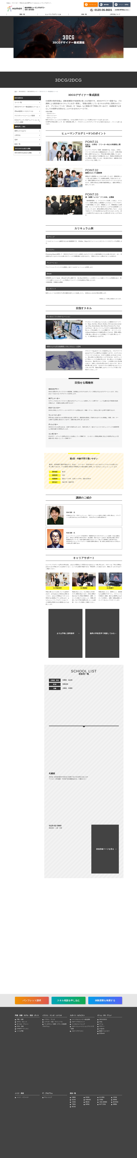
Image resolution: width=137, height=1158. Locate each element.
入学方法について (115, 14)
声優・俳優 (20, 1019)
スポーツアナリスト (78, 1031)
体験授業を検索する (105, 1000)
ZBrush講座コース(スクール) (24, 111)
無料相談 (106, 4)
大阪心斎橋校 (103, 1102)
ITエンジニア (48, 1097)
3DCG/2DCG (19, 98)
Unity (100, 1021)
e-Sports (101, 1028)
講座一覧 (22, 14)
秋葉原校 (65, 684)
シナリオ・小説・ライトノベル (53, 1021)
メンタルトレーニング (78, 1024)
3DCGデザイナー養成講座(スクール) (26, 107)
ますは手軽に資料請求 (65, 633)
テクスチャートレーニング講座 (25, 115)
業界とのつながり (20, 131)
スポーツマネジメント (78, 1021)
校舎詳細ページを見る (105, 849)
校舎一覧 (84, 14)
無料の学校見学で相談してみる (102, 633)
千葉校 (74, 1104)
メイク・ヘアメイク (23, 1097)
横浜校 (87, 1102)
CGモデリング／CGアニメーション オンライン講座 (27, 121)
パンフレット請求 (32, 1000)
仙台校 (70, 680)
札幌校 (65, 680)
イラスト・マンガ (49, 1019)
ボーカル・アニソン (23, 1024)
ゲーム (101, 1024)
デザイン (101, 1026)
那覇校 (115, 1104)
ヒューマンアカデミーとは (53, 14)
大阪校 (65, 688)
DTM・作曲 (20, 1026)
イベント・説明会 (123, 4)
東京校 (74, 1106)
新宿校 (87, 1097)
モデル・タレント (22, 1021)
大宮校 (74, 1102)
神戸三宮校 (102, 1104)
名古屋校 (101, 1097)
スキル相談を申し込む (68, 1000)
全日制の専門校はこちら (122, 9)
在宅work (102, 1033)
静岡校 (87, 1104)
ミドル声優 (20, 1031)
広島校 (115, 1097)
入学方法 (17, 135)
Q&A (16, 139)
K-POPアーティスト (23, 1028)
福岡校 (115, 1099)
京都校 (70, 688)
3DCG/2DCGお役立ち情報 (23, 153)
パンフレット (92, 4)
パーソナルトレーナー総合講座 (81, 1019)
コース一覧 (18, 102)
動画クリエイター (104, 1031)
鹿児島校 (115, 1102)
